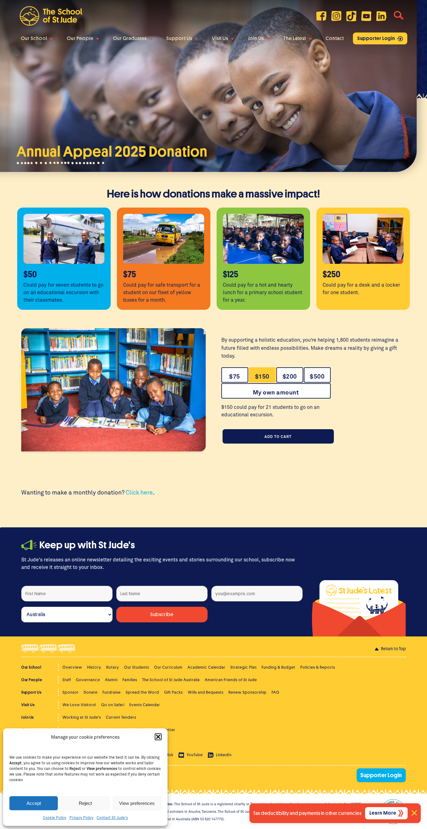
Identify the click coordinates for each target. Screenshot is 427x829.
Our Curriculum (168, 667)
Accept (34, 803)
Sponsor (71, 692)
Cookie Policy (54, 817)
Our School (34, 38)
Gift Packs (173, 692)
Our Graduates (130, 38)
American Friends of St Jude (231, 680)
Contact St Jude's (112, 817)
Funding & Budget (278, 667)
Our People (80, 38)
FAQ (275, 692)
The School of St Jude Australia (171, 680)
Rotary (112, 667)
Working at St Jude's (82, 717)
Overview (72, 667)
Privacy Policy (81, 817)
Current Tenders (121, 717)
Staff (67, 680)
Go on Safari (112, 705)
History (94, 667)
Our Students (136, 667)
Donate (91, 692)
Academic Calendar (206, 667)
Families (130, 680)
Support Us (179, 38)
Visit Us (220, 38)
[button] (158, 737)
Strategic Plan (243, 667)
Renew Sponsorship (248, 692)
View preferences (137, 803)
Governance (88, 680)
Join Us (256, 38)
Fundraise (112, 692)
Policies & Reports (317, 667)
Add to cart (278, 436)
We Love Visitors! (79, 705)
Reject (85, 803)
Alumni (111, 680)
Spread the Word (142, 692)
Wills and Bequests (206, 692)
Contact (335, 38)
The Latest (295, 38)
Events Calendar (144, 705)
